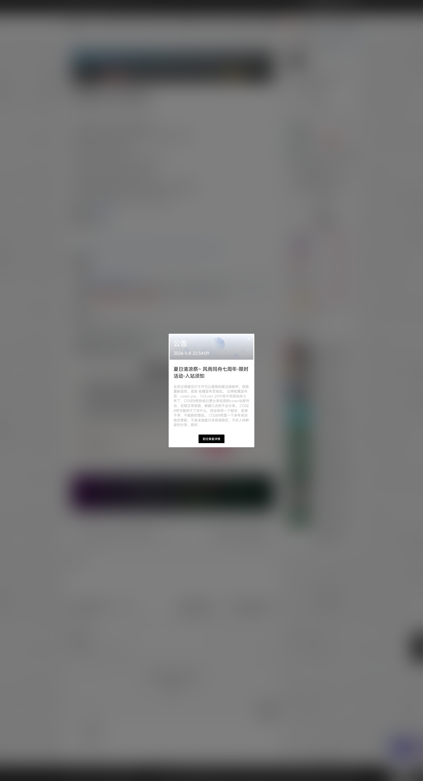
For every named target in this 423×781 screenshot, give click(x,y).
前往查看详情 (211, 439)
